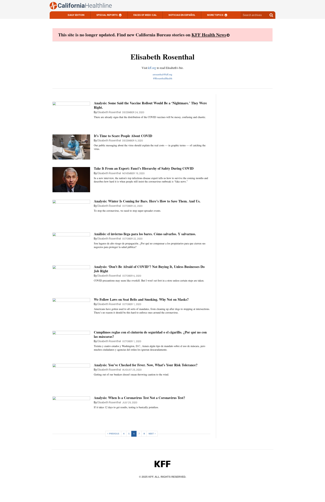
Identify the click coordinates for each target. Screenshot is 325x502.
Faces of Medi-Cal (145, 15)
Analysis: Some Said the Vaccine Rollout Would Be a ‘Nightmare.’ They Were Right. (150, 105)
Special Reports (107, 15)
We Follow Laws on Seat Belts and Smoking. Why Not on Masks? (141, 299)
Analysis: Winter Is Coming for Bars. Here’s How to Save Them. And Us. (147, 201)
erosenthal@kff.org (162, 74)
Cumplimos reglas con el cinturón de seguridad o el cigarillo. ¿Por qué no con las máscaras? (150, 334)
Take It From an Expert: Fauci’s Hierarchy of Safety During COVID (144, 168)
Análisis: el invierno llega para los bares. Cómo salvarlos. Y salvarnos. (145, 233)
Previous (114, 434)
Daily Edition (76, 15)
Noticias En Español (182, 15)
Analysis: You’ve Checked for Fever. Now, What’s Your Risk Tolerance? (145, 364)
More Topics (215, 15)
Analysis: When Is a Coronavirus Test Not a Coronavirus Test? (139, 397)
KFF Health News (208, 34)
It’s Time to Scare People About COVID (123, 135)
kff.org (152, 68)
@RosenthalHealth (162, 78)
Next (151, 434)
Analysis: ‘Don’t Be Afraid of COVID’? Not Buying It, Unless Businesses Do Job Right (149, 268)
